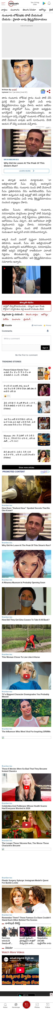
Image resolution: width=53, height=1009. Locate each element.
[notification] (49, 3)
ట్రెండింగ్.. (27, 319)
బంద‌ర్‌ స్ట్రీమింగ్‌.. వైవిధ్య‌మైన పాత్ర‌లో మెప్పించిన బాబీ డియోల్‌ (27, 941)
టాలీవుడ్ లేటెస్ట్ (12, 923)
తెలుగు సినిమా (29, 10)
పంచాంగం (15, 10)
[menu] (3, 3)
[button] (26, 279)
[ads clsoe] (51, 994)
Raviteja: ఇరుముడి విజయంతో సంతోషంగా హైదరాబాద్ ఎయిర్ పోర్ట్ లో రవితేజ (9, 941)
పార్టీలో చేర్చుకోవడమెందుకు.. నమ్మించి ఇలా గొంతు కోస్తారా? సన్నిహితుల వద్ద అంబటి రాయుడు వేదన (23, 308)
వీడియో (9, 948)
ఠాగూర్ (14, 90)
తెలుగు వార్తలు (32, 314)
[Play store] (44, 3)
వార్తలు (4, 10)
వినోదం (6, 319)
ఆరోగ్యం (42, 10)
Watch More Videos (13, 952)
